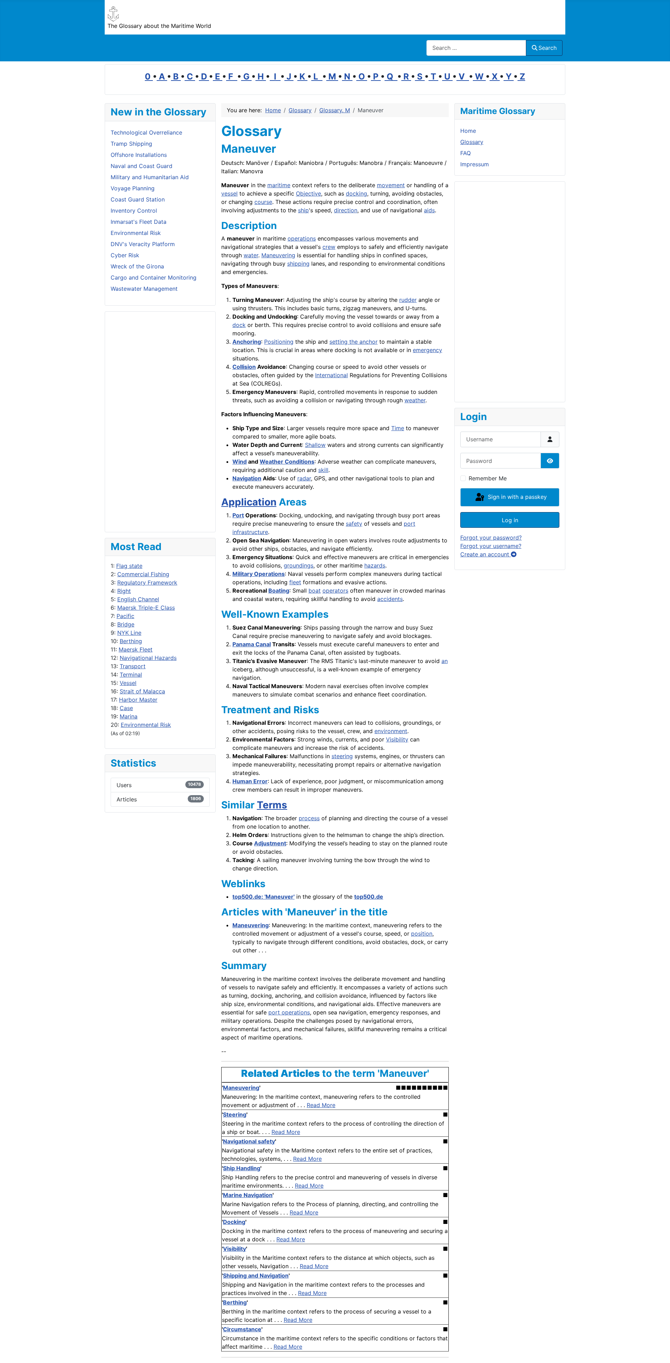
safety (354, 523)
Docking (234, 1221)
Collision (244, 366)
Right (124, 590)
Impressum (474, 164)
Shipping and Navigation (256, 1275)
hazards (374, 565)
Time (397, 428)
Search (547, 47)
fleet (295, 582)
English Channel (138, 599)
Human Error (250, 781)
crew (328, 246)
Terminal (131, 674)
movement (391, 185)
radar (304, 478)
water (251, 255)
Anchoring (246, 341)
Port (238, 515)
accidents (390, 598)
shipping (298, 263)
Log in (510, 520)
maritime (278, 185)
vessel (229, 193)
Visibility (397, 739)
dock (239, 324)
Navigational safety (249, 1141)
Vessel (128, 682)
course (263, 201)
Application (248, 502)
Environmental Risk (146, 724)
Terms (272, 805)
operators (335, 590)
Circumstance (242, 1329)
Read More (321, 1105)
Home (468, 130)
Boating (278, 590)
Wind (239, 461)
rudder (408, 299)
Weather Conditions (287, 461)
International (331, 375)
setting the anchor (353, 341)
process (309, 818)
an (444, 660)
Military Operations (258, 573)
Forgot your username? (490, 545)
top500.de (368, 896)
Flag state (129, 565)
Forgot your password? (491, 537)
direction (345, 210)
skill (323, 469)
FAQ (465, 153)
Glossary (471, 141)
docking (356, 193)
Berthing (131, 641)
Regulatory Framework (147, 582)
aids (429, 210)
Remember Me (488, 478)
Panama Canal (251, 644)
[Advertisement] (160, 421)
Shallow (315, 444)
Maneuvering (278, 255)
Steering (234, 1114)
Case (126, 708)
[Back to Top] (657, 1350)
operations (302, 238)
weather (414, 400)
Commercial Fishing (143, 574)
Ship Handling (241, 1168)
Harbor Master (138, 699)
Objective (308, 193)
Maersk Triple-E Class (146, 607)
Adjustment (270, 843)
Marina (128, 716)
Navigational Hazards (148, 657)
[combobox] (476, 48)
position (421, 933)
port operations (289, 1012)
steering (342, 756)
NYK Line (129, 632)
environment (390, 731)
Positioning (278, 341)
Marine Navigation (248, 1194)
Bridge (125, 624)
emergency (427, 350)
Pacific (125, 615)
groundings (298, 565)
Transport (133, 666)
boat (314, 590)
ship (303, 210)
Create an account (485, 554)
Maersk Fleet (135, 649)
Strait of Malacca (142, 691)
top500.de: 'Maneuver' (263, 896)
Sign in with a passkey (516, 496)
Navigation (246, 478)
